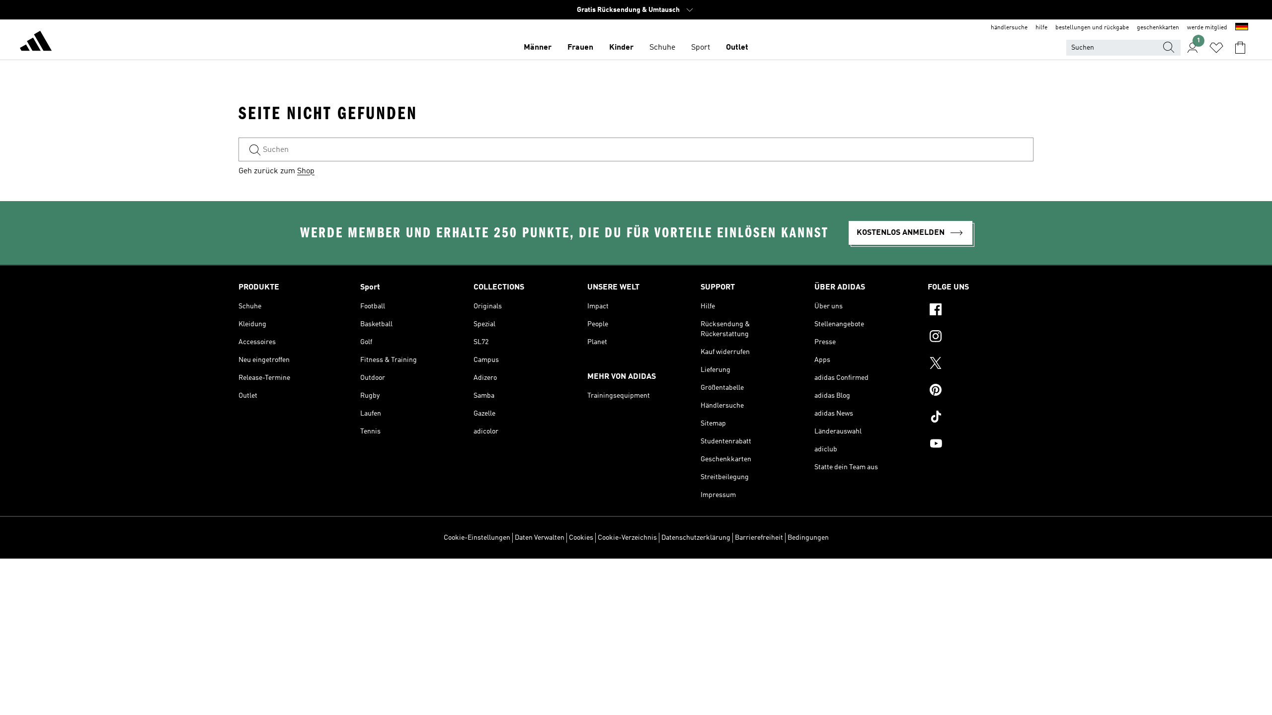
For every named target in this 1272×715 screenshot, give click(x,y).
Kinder (621, 48)
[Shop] (36, 43)
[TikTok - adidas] (981, 418)
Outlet (737, 48)
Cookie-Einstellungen (477, 537)
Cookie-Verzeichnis (627, 537)
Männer (538, 48)
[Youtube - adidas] (981, 444)
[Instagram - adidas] (981, 337)
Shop (306, 171)
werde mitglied (1207, 28)
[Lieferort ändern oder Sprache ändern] (1241, 28)
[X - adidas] (981, 364)
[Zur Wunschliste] (1216, 48)
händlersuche (1009, 28)
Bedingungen (808, 537)
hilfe (1041, 28)
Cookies (581, 537)
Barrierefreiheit (759, 537)
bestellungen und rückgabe (1092, 28)
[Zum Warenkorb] (1240, 48)
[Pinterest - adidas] (981, 391)
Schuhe (662, 48)
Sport (700, 48)
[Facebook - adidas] (981, 310)
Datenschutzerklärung (695, 537)
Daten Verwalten (539, 537)
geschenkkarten (1158, 28)
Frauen (580, 48)
